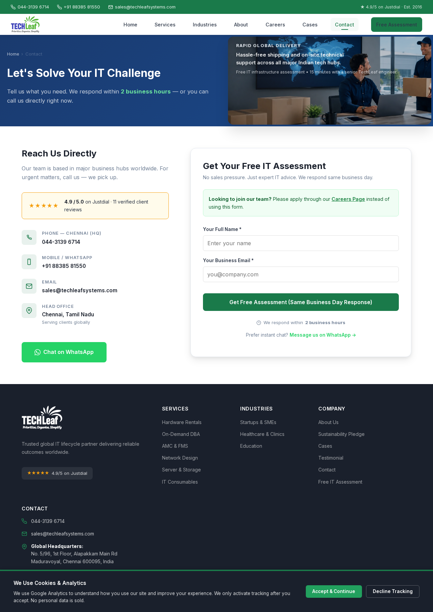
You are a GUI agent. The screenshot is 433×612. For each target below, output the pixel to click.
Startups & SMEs (258, 422)
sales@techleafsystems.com (145, 6)
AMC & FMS (175, 446)
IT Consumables (180, 482)
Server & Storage (181, 469)
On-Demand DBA (181, 434)
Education (251, 446)
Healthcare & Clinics (262, 434)
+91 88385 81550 (82, 6)
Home (130, 24)
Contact (344, 24)
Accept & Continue (333, 591)
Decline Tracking (393, 591)
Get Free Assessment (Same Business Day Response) (300, 302)
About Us (328, 422)
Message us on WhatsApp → (323, 335)
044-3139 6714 (33, 6)
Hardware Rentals (182, 422)
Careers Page (348, 199)
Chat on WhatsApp (68, 352)
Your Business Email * (228, 260)
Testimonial (330, 458)
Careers (275, 24)
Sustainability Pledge (341, 434)
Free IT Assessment (340, 482)
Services (165, 24)
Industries (205, 24)
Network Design (180, 458)
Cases (310, 24)
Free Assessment (396, 24)
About (241, 24)
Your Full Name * (222, 229)
